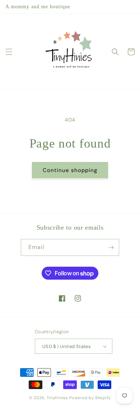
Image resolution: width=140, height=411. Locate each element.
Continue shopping (70, 170)
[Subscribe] (111, 247)
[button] (9, 52)
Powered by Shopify (90, 397)
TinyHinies (57, 397)
